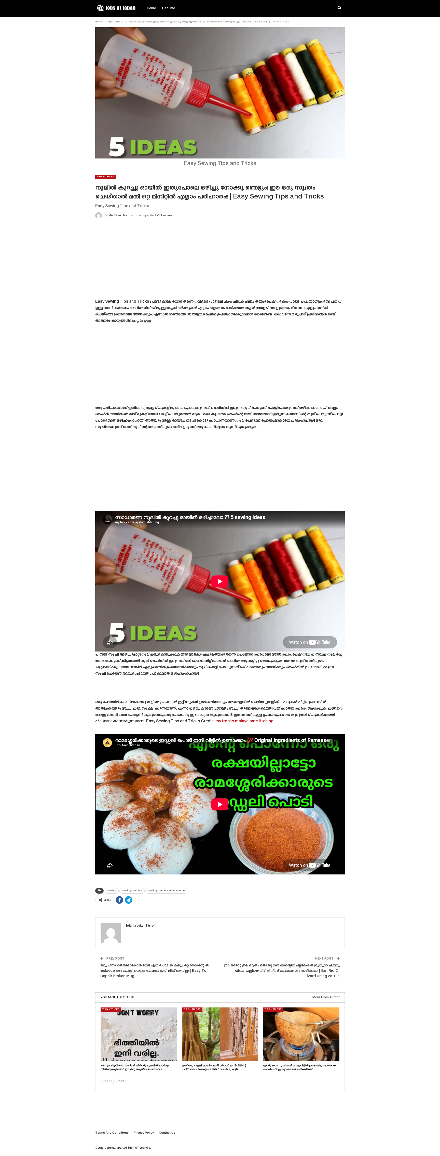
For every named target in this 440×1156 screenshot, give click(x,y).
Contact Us (167, 1133)
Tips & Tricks (105, 177)
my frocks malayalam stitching (244, 721)
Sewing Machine (132, 890)
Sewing (111, 890)
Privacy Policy (144, 1133)
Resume (168, 8)
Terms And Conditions (112, 1133)
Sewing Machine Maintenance (166, 890)
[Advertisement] (220, 260)
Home (151, 8)
